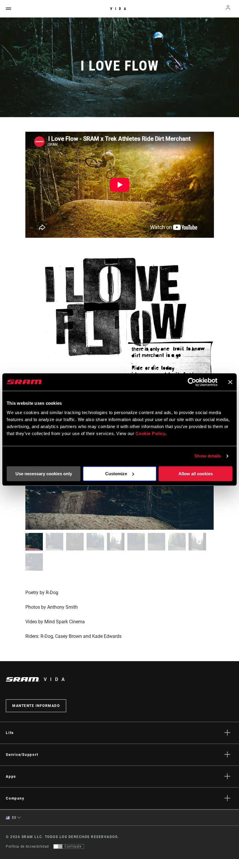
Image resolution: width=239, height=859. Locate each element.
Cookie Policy (151, 433)
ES (13, 818)
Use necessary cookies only (43, 473)
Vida (119, 9)
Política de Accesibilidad (27, 846)
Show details (207, 455)
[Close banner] (230, 382)
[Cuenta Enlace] (228, 9)
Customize (116, 473)
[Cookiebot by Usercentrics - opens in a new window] (191, 382)
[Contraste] (58, 846)
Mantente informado (36, 706)
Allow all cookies (195, 473)
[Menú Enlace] (8, 9)
